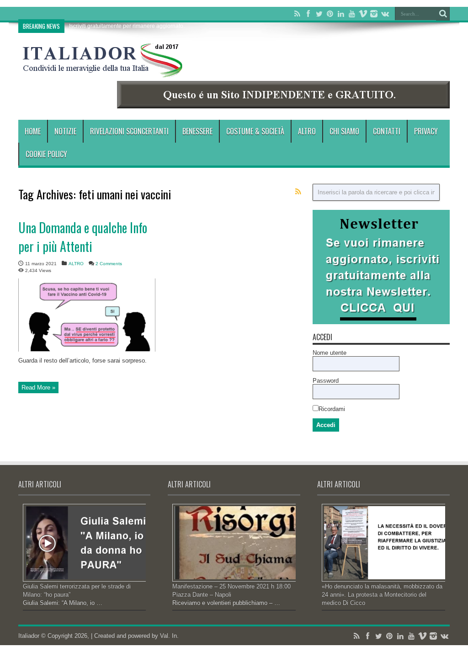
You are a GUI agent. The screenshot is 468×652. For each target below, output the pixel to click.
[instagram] (373, 13)
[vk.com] (384, 13)
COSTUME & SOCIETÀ (255, 131)
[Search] (443, 14)
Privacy (426, 131)
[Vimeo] (362, 13)
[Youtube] (351, 13)
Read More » (38, 387)
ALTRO (307, 131)
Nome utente (329, 352)
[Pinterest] (330, 13)
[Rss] (297, 13)
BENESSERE (197, 131)
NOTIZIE (65, 131)
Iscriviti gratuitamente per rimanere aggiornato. (127, 26)
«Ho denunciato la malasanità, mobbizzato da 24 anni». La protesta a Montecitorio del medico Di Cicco (382, 594)
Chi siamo (344, 131)
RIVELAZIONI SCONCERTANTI (129, 131)
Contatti (386, 131)
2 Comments (109, 263)
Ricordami (332, 409)
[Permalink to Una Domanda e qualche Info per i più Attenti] (86, 349)
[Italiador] (102, 70)
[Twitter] (319, 13)
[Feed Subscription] (298, 191)
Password (326, 380)
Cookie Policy (46, 154)
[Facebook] (308, 13)
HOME (33, 131)
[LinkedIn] (341, 13)
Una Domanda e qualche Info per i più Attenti (82, 237)
